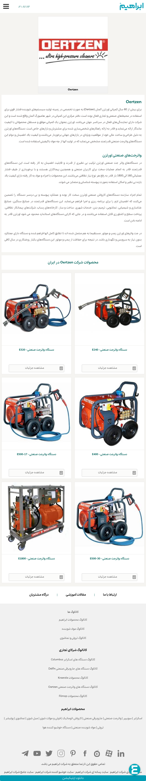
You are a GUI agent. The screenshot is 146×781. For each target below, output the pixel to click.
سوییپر (127, 718)
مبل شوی (32, 718)
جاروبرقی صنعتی (93, 718)
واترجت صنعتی (112, 718)
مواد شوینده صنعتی (84, 727)
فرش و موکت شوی (50, 718)
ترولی (101, 727)
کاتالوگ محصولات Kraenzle (73, 678)
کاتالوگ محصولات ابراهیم (73, 620)
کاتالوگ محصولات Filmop (73, 696)
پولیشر (9, 718)
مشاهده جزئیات (107, 368)
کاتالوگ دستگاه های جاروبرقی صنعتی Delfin (73, 669)
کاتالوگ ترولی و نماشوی (73, 638)
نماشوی (20, 718)
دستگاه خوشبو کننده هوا (57, 727)
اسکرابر (137, 718)
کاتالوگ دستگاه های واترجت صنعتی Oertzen (73, 687)
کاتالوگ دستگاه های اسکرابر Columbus (73, 659)
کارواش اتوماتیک (72, 718)
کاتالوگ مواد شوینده (73, 629)
